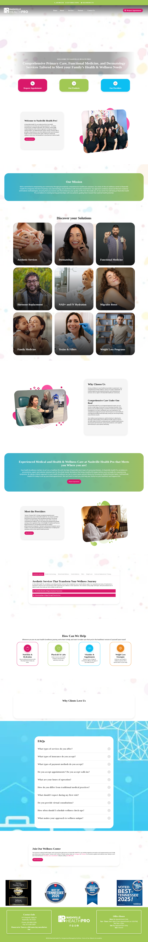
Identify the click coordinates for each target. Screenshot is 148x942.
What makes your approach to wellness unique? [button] (60, 818)
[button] (29, 139)
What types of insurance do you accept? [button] (57, 756)
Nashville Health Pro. (55, 938)
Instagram (77, 854)
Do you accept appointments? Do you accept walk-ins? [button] (64, 772)
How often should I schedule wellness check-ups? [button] (61, 810)
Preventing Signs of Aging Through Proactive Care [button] (47, 595)
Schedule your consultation (51, 855)
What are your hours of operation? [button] (54, 779)
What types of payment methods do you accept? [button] (60, 764)
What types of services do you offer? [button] (55, 749)
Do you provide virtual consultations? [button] (55, 802)
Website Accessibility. (96, 938)
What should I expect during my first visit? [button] (58, 795)
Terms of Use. (86, 938)
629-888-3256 (69, 855)
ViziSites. (79, 938)
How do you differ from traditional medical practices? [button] (64, 787)
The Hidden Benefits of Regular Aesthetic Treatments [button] (48, 591)
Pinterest (83, 854)
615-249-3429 (30, 924)
